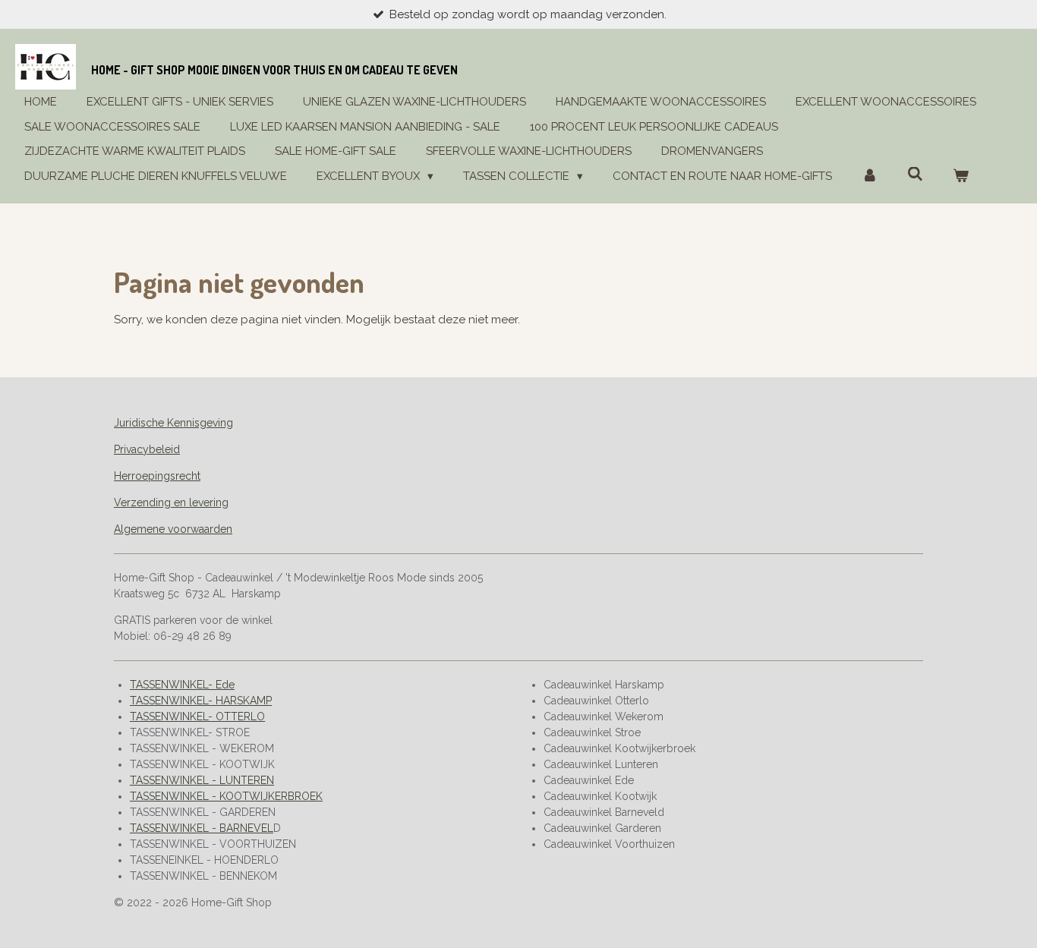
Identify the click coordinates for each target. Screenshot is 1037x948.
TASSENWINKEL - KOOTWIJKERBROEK (226, 796)
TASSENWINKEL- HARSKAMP (201, 700)
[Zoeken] (915, 174)
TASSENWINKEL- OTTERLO (197, 716)
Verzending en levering (171, 502)
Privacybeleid (147, 449)
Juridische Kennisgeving (173, 423)
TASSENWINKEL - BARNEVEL (201, 828)
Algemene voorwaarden (173, 529)
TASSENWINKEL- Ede (182, 685)
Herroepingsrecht (157, 476)
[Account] (870, 176)
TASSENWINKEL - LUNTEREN (202, 780)
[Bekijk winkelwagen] (961, 176)
